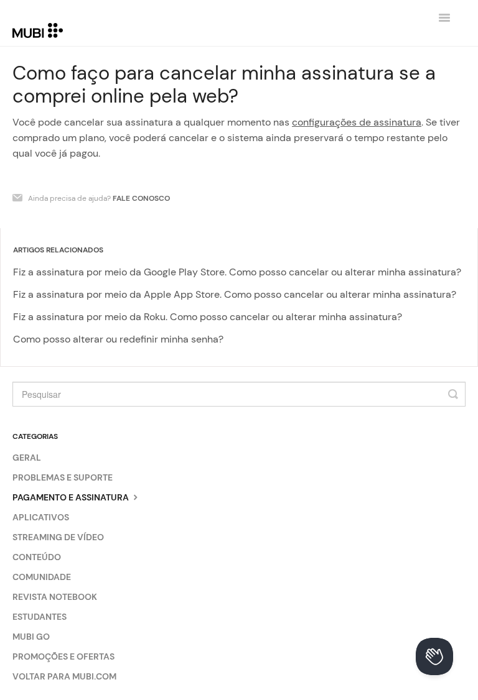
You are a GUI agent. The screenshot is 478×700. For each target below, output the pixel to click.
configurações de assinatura (356, 122)
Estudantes (39, 616)
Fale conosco (141, 198)
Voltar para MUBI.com (64, 676)
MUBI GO (31, 636)
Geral (26, 457)
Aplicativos (40, 517)
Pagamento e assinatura (71, 497)
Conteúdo (36, 557)
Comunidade (41, 577)
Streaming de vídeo (58, 537)
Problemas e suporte (62, 477)
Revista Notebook (54, 596)
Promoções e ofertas (63, 656)
